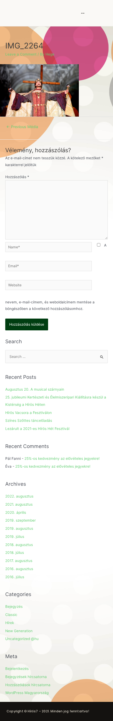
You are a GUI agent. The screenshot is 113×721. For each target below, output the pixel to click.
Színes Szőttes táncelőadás (28, 420)
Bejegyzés (14, 606)
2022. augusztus (19, 496)
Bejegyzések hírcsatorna (26, 677)
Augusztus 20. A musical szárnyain (34, 389)
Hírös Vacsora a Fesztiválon (28, 413)
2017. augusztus (18, 561)
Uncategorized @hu (22, 639)
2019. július (14, 536)
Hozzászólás (17, 177)
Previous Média (22, 126)
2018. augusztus (19, 545)
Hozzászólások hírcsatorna (27, 685)
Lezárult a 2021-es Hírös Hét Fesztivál (37, 429)
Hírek (9, 623)
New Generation (19, 631)
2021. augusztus (19, 504)
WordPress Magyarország (27, 693)
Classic (11, 615)
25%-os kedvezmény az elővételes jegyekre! (62, 458)
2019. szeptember (20, 520)
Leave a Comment (21, 54)
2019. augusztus (19, 528)
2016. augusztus (19, 569)
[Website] (48, 286)
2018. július (14, 552)
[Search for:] (56, 356)
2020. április (15, 512)
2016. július (14, 577)
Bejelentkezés (17, 669)
